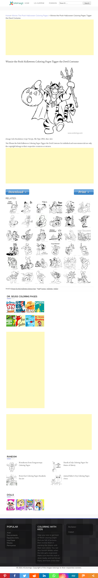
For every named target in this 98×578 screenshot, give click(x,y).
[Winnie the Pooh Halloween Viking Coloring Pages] (84, 249)
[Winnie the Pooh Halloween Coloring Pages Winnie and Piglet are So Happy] (84, 207)
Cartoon (43, 289)
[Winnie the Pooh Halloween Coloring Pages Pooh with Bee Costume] (84, 263)
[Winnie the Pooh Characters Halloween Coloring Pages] (84, 235)
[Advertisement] (50, 37)
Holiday (55, 289)
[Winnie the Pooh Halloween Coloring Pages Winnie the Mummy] (13, 277)
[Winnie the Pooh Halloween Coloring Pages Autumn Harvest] (70, 263)
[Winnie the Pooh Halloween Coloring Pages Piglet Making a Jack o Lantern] (56, 221)
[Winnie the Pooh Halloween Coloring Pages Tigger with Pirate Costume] (13, 221)
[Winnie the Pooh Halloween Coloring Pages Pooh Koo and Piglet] (41, 249)
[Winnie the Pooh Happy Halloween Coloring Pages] (70, 249)
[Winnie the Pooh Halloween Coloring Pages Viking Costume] (13, 207)
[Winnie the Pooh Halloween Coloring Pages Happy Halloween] (56, 207)
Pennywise (11, 545)
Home (8, 15)
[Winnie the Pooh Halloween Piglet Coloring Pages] (56, 277)
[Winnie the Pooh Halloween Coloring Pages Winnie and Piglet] (41, 235)
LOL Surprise (39, 3)
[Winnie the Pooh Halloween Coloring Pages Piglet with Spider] (70, 277)
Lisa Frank (11, 540)
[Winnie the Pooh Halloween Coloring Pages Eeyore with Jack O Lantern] (27, 207)
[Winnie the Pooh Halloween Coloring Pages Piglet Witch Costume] (41, 277)
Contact (71, 532)
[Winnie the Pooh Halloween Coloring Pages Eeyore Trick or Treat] (13, 263)
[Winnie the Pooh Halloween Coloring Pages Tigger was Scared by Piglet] (41, 263)
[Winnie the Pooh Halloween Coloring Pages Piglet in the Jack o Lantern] (56, 249)
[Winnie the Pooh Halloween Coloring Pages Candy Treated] (70, 235)
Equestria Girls (13, 538)
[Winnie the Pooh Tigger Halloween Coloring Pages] (84, 221)
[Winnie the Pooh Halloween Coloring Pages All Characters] (56, 263)
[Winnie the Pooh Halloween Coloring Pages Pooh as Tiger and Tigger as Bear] (13, 235)
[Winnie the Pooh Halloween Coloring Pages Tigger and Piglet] (27, 277)
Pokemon (53, 3)
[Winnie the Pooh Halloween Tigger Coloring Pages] (56, 235)
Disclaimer (72, 527)
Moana (9, 543)
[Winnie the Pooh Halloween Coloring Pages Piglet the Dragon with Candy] (84, 277)
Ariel (9, 533)
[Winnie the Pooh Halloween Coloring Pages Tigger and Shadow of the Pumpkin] (13, 249)
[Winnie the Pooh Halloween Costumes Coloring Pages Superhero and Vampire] (27, 221)
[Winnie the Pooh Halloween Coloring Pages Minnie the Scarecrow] (70, 221)
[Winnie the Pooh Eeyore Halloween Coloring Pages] (41, 207)
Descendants (12, 535)
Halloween (50, 289)
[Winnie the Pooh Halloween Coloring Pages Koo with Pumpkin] (27, 235)
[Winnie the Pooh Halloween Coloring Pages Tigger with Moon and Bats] (70, 207)
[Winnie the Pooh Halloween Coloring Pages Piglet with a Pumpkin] (27, 263)
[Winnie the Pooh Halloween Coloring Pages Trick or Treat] (27, 249)
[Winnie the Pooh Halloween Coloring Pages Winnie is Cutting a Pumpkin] (41, 221)
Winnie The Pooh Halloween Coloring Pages (30, 15)
